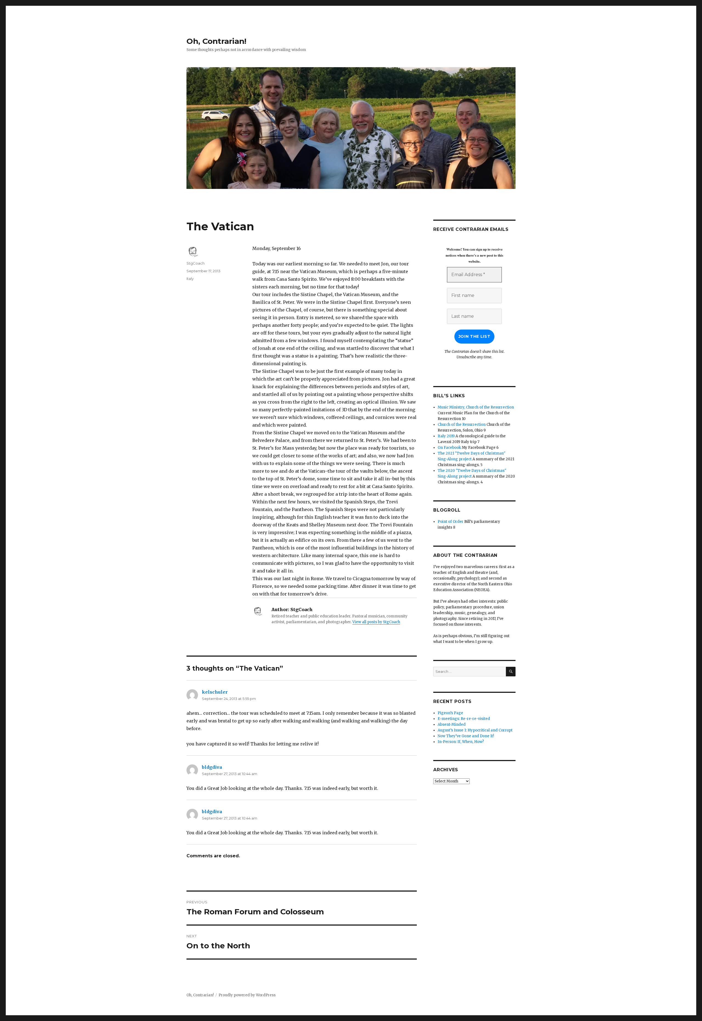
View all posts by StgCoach (376, 622)
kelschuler (215, 692)
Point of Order (450, 521)
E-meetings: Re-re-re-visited (464, 718)
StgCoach (195, 263)
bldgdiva (212, 767)
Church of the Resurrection (462, 424)
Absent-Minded (452, 724)
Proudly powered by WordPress (247, 995)
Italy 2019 (446, 436)
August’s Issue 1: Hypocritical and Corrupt (475, 730)
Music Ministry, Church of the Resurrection (476, 407)
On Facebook (449, 447)
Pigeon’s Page (450, 713)
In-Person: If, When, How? (461, 741)
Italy (190, 278)
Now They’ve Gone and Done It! (466, 736)
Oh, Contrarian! (216, 41)
